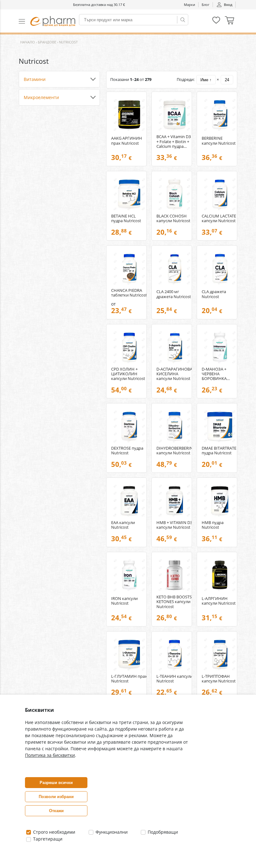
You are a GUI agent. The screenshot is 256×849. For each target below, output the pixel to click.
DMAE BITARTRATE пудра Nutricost (219, 450)
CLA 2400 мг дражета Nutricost (173, 294)
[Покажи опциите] (59, 79)
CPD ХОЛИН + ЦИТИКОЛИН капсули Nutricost (128, 374)
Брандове (47, 42)
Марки (189, 4)
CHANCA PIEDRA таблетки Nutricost (129, 292)
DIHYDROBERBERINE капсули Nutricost (174, 450)
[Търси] (182, 19)
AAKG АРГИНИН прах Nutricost (126, 140)
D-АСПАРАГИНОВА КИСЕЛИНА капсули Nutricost (174, 374)
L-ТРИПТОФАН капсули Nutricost (219, 678)
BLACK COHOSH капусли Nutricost (173, 218)
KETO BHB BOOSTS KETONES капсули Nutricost (174, 602)
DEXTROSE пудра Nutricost (127, 450)
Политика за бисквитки (50, 755)
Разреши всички (56, 782)
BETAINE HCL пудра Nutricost (126, 218)
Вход (228, 4)
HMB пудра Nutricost (213, 525)
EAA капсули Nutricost (123, 525)
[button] (24, 21)
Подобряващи (162, 832)
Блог (205, 4)
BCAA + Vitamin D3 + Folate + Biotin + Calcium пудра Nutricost (173, 141)
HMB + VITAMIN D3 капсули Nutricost (174, 525)
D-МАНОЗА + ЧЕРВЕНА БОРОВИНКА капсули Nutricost (219, 374)
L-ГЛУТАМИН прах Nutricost (129, 678)
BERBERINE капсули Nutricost (219, 140)
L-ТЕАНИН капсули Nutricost (174, 678)
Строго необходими (53, 832)
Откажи (56, 810)
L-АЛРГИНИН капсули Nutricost (219, 601)
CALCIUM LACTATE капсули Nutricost (219, 218)
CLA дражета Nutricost (214, 294)
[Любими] (216, 22)
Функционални (111, 832)
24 (227, 79)
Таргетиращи (47, 839)
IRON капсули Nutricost (124, 601)
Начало (27, 42)
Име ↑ (206, 79)
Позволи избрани (56, 796)
